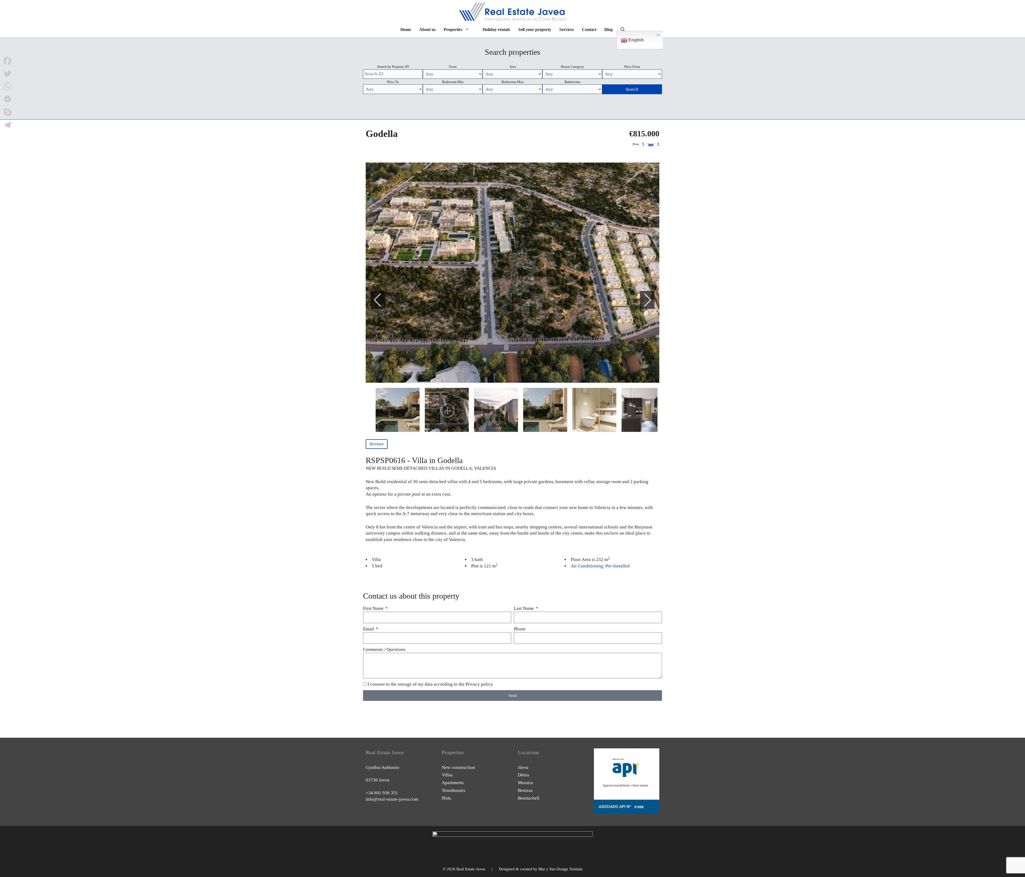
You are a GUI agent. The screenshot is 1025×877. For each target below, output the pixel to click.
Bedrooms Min (453, 82)
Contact (589, 29)
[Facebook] (7, 60)
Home (405, 29)
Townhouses (453, 790)
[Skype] (7, 112)
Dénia (523, 774)
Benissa (525, 790)
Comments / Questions (384, 649)
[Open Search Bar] (623, 30)
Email (369, 628)
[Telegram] (7, 124)
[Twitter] (7, 73)
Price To (393, 82)
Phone (520, 628)
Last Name (524, 608)
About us (427, 29)
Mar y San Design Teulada (560, 869)
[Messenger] (7, 99)
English (635, 40)
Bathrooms (572, 82)
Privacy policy (479, 684)
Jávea (523, 767)
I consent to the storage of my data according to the (430, 684)
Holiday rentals (496, 29)
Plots (446, 798)
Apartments (453, 782)
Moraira (525, 782)
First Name (374, 608)
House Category (572, 67)
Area (512, 67)
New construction (458, 767)
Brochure (377, 444)
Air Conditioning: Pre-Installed (600, 565)
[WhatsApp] (7, 86)
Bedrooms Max (513, 82)
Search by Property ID (393, 67)
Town (453, 67)
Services (566, 29)
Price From (632, 67)
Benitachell (528, 798)
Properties (453, 29)
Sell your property (534, 29)
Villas (447, 774)
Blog (608, 29)
